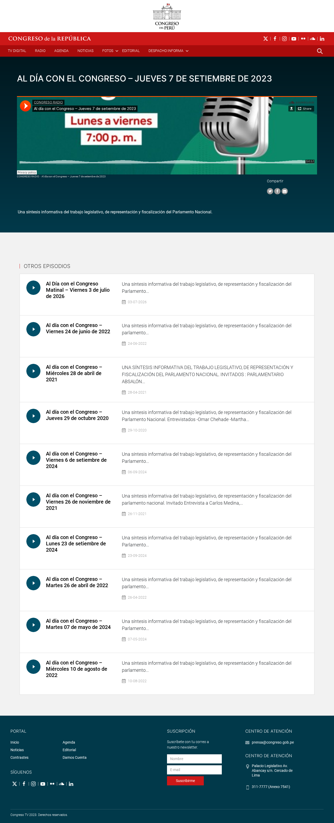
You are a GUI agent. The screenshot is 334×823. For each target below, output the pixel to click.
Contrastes (19, 757)
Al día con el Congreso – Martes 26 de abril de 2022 (77, 582)
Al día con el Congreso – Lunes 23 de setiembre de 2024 (76, 543)
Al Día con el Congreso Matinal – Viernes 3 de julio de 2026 (78, 290)
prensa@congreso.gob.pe (273, 742)
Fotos (107, 51)
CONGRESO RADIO (28, 176)
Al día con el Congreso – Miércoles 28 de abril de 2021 (74, 373)
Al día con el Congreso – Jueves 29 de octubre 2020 (77, 415)
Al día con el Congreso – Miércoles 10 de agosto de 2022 (76, 668)
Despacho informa (165, 51)
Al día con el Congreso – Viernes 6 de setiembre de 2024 (76, 460)
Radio (40, 51)
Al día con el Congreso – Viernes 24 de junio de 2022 (78, 328)
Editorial (131, 51)
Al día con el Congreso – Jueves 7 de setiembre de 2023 (73, 176)
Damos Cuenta (75, 757)
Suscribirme (185, 781)
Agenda (61, 51)
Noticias (85, 51)
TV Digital (17, 51)
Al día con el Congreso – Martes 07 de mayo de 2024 (78, 624)
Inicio (14, 742)
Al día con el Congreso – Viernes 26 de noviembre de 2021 (78, 501)
